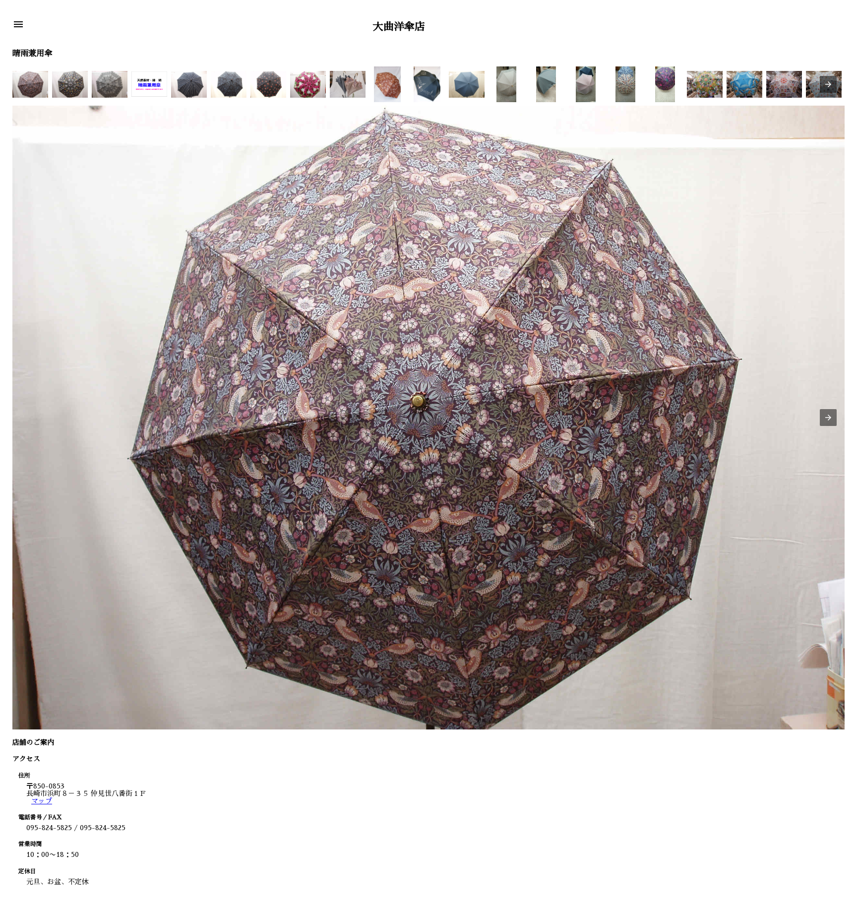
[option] (30, 84)
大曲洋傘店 (399, 26)
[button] (18, 25)
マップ (41, 800)
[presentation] (828, 84)
